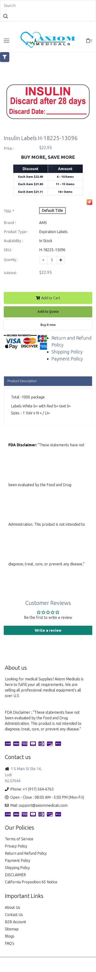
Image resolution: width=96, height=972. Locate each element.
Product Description (22, 381)
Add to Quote (48, 311)
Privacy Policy (16, 846)
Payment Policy (67, 358)
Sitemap (12, 929)
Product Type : (16, 232)
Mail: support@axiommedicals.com (39, 805)
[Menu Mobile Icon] (6, 41)
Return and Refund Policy (26, 853)
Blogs (9, 936)
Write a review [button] (48, 630)
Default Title (52, 210)
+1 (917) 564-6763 (38, 789)
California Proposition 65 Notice (31, 882)
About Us (12, 907)
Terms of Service (19, 839)
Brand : (10, 223)
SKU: (8, 250)
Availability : (13, 241)
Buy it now (48, 325)
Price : (9, 148)
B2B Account (15, 922)
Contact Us (14, 915)
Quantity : (11, 260)
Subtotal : (10, 273)
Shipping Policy (66, 351)
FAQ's (9, 943)
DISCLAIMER (15, 875)
